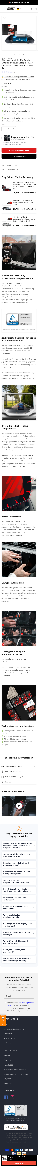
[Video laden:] (19, 806)
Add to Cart (19, 1163)
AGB (5, 1024)
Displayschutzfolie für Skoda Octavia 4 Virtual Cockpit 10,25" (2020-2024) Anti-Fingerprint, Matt (24, 185)
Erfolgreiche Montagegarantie (15, 1070)
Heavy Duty (8, 1083)
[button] (2, 9)
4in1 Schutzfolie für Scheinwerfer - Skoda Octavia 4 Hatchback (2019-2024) (24, 219)
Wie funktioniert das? (18, 139)
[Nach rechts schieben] (23, 54)
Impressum (8, 1034)
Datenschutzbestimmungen (14, 1029)
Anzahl (4, 125)
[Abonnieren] (31, 996)
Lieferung (7, 1043)
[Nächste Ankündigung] (36, 2)
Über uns (7, 1060)
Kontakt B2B (8, 1065)
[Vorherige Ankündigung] (2, 2)
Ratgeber (7, 1079)
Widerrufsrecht (9, 1038)
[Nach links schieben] (14, 54)
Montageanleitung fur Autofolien (16, 1074)
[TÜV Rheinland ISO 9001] (15, 1111)
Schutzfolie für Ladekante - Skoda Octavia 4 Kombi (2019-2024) (24, 203)
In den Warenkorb (29, 193)
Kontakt (7, 1056)
